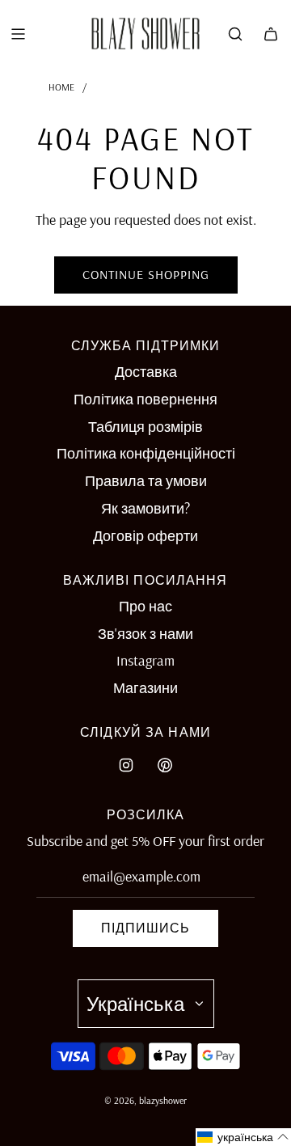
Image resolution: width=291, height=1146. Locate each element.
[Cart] (271, 34)
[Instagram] (126, 765)
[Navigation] (18, 34)
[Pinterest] (165, 765)
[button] (243, 1137)
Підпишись (145, 928)
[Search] (235, 34)
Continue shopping (145, 274)
